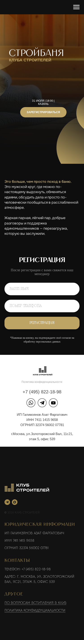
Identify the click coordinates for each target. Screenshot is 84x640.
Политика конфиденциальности (42, 596)
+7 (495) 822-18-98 (42, 606)
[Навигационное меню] (76, 7)
